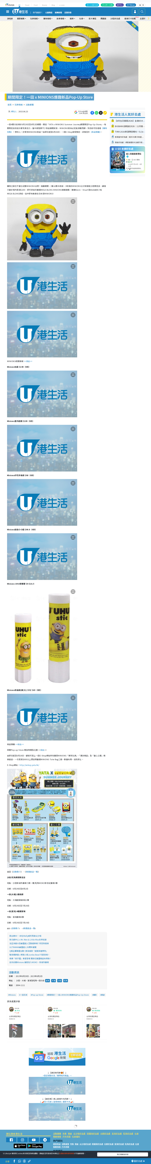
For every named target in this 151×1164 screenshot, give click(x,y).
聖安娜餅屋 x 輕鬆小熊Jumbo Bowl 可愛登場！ (29, 954)
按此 (42, 749)
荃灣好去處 (117, 1133)
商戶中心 (120, 5)
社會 (137, 1133)
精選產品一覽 (32, 871)
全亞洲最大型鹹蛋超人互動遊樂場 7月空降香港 (29, 943)
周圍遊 (103, 18)
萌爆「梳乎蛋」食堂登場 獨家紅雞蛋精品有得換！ (30, 958)
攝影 (95, 995)
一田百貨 (23, 995)
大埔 (53, 980)
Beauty (44, 5)
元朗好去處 (105, 1133)
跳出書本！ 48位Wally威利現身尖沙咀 (25, 935)
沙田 (59, 980)
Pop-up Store (37, 995)
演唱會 (10, 18)
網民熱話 (57, 1144)
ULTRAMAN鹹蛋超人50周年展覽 (22, 947)
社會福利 (76, 1136)
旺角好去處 (128, 1133)
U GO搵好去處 (93, 5)
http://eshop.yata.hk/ (29, 765)
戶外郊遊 (67, 1136)
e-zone (62, 5)
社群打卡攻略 (108, 5)
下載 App (132, 5)
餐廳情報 (57, 1136)
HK (19, 5)
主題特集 (143, 18)
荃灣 (47, 980)
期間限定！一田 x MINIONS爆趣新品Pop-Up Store (68, 995)
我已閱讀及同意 (122, 1154)
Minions (12, 995)
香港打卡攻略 (130, 18)
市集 (65, 1133)
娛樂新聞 (58, 13)
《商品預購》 (95, 131)
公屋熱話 (48, 13)
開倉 (103, 995)
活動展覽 (30, 104)
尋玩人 (14, 111)
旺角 (65, 980)
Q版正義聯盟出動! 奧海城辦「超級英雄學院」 (28, 950)
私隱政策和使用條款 (66, 1153)
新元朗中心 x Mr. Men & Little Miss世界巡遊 (27, 939)
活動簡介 (17, 871)
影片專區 (92, 18)
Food (36, 5)
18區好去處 (115, 18)
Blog (53, 5)
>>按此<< (28, 361)
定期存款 (67, 13)
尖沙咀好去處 (79, 1133)
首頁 (10, 104)
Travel (27, 5)
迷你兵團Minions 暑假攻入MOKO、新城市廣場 (29, 962)
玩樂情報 (19, 104)
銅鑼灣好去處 (93, 1133)
